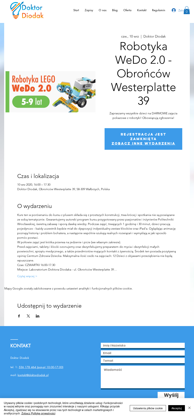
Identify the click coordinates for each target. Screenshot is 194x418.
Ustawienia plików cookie (148, 408)
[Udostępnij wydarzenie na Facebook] (19, 316)
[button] (186, 10)
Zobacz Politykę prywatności (38, 413)
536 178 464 (27, 367)
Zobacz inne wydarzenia (143, 143)
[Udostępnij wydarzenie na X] (28, 316)
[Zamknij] (189, 408)
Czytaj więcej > (27, 276)
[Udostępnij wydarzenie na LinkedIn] (37, 316)
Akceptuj (176, 408)
